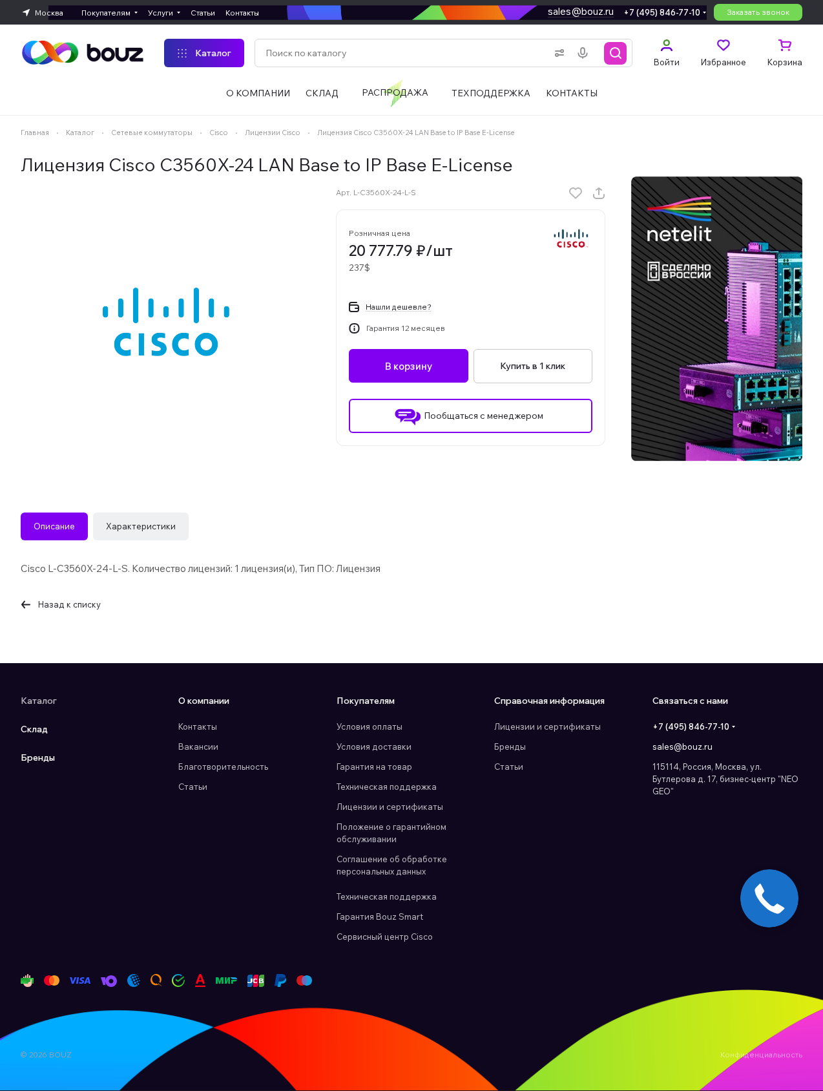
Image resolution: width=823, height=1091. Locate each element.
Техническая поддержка (387, 786)
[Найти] (615, 53)
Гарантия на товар (374, 766)
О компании (203, 700)
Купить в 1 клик (532, 366)
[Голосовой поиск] (585, 53)
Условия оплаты (369, 726)
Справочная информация (549, 700)
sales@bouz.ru (581, 11)
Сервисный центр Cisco (385, 936)
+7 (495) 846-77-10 (661, 12)
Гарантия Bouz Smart (380, 916)
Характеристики (141, 526)
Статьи (192, 786)
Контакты (197, 726)
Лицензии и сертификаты (390, 806)
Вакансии (198, 746)
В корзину (408, 366)
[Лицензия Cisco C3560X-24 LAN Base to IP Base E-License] (166, 321)
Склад (34, 729)
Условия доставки (374, 746)
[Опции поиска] (557, 53)
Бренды (38, 757)
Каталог (39, 700)
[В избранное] (575, 193)
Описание (54, 526)
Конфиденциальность (761, 1054)
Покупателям (366, 700)
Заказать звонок (758, 12)
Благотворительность (223, 766)
